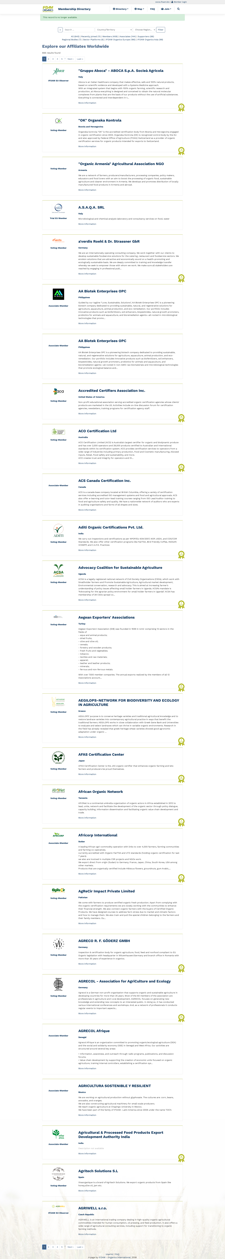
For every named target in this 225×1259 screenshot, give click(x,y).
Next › (71, 59)
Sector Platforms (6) (93, 39)
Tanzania (82, 798)
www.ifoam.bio (162, 2)
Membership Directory (74, 9)
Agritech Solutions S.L (98, 1171)
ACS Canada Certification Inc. (104, 480)
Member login (180, 2)
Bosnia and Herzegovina (90, 126)
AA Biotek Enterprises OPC (102, 291)
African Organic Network (100, 791)
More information (87, 103)
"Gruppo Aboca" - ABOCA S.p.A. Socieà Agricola (120, 70)
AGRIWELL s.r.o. (92, 1208)
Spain (81, 1177)
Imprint (109, 1254)
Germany (83, 248)
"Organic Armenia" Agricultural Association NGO (121, 164)
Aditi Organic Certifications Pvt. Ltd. (110, 527)
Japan (81, 760)
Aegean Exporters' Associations (106, 617)
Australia (83, 437)
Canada (82, 487)
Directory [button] (121, 9)
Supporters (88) (146, 36)
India (80, 533)
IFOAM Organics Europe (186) (121, 39)
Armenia (82, 170)
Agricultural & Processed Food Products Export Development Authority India (120, 1134)
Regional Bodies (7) (71, 39)
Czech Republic (86, 1214)
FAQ (152, 9)
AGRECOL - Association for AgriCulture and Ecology (124, 981)
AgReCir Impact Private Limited (106, 891)
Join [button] (166, 9)
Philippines (84, 297)
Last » (80, 59)
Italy (80, 77)
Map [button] (139, 9)
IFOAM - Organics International (115, 1257)
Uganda (82, 574)
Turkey (81, 623)
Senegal (82, 1037)
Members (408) (110, 36)
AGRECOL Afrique (94, 1031)
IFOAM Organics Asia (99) (150, 39)
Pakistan (83, 897)
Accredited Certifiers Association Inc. (111, 390)
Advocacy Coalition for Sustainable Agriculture (120, 567)
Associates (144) (128, 36)
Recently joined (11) (91, 36)
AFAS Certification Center (101, 754)
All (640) (75, 36)
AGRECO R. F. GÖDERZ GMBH (104, 941)
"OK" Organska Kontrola (99, 120)
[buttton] (178, 9)
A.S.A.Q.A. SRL (91, 207)
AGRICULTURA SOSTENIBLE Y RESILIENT (114, 1086)
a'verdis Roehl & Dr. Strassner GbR (109, 241)
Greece (82, 711)
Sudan (81, 841)
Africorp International (97, 835)
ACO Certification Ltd (97, 431)
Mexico (82, 1092)
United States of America (91, 397)
